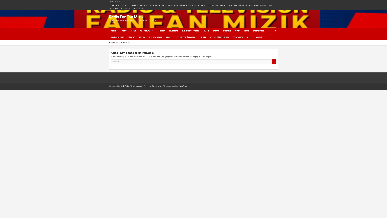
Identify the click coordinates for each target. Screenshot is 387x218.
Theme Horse (156, 86)
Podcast (222, 5)
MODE (195, 5)
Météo (189, 5)
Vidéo (135, 8)
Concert (141, 5)
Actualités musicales (116, 8)
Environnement (214, 5)
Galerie (141, 8)
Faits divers (128, 8)
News (124, 5)
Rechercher (274, 61)
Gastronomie (203, 5)
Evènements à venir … (159, 5)
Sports (176, 5)
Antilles (270, 5)
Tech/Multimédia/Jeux (259, 5)
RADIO (170, 5)
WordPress (183, 86)
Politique (182, 5)
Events (118, 5)
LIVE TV (230, 5)
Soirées (248, 5)
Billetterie (148, 5)
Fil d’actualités (132, 5)
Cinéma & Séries (239, 5)
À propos (139, 86)
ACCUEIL (111, 5)
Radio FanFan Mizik (126, 17)
